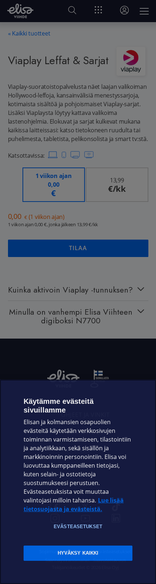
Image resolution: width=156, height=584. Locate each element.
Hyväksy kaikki (78, 553)
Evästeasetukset (78, 526)
